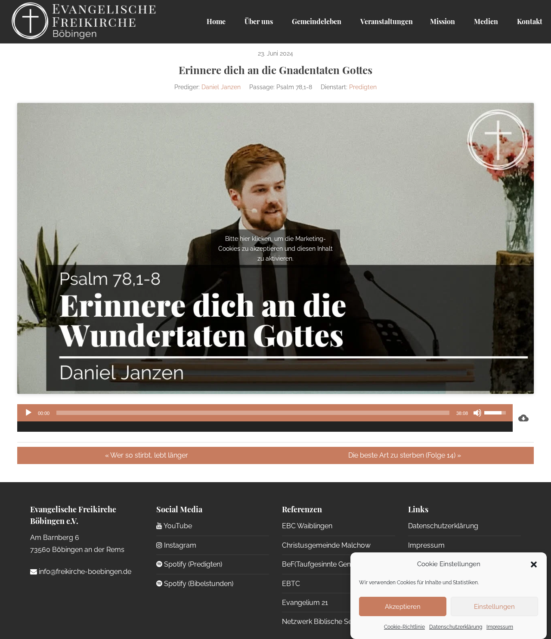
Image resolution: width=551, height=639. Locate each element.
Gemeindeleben (315, 21)
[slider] (252, 413)
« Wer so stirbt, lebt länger (146, 455)
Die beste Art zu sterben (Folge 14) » (404, 455)
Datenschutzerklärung (455, 627)
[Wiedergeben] (28, 412)
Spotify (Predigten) (192, 564)
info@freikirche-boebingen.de (84, 571)
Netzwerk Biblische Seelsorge (329, 621)
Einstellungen (494, 607)
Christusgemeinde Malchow (326, 545)
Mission (442, 21)
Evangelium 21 (305, 602)
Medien (485, 21)
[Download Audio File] (523, 418)
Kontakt (528, 21)
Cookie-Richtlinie (404, 627)
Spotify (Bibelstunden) (197, 584)
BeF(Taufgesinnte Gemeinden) (329, 564)
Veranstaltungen (386, 21)
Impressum (499, 627)
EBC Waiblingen (307, 526)
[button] (533, 564)
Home (216, 21)
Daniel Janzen (221, 87)
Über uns (258, 21)
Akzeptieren (403, 607)
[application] (265, 418)
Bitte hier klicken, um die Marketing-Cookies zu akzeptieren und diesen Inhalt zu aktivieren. (275, 248)
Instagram (179, 545)
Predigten (363, 87)
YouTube (177, 526)
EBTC (291, 584)
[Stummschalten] (477, 412)
